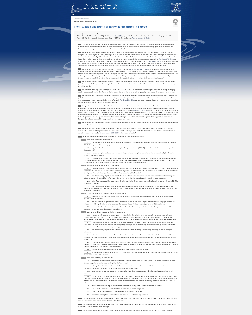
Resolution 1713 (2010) (166, 59)
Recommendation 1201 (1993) (139, 69)
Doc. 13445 (118, 36)
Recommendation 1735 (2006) (109, 133)
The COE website (176, 7)
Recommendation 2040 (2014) (141, 38)
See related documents (82, 18)
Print (175, 24)
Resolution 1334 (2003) (139, 110)
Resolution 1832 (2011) (127, 100)
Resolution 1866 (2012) (153, 61)
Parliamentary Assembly (94, 7)
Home (73, 14)
